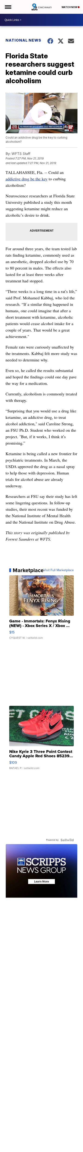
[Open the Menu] (7, 7)
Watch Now (70, 7)
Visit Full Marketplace (59, 570)
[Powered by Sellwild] (67, 840)
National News (23, 40)
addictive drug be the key (26, 179)
